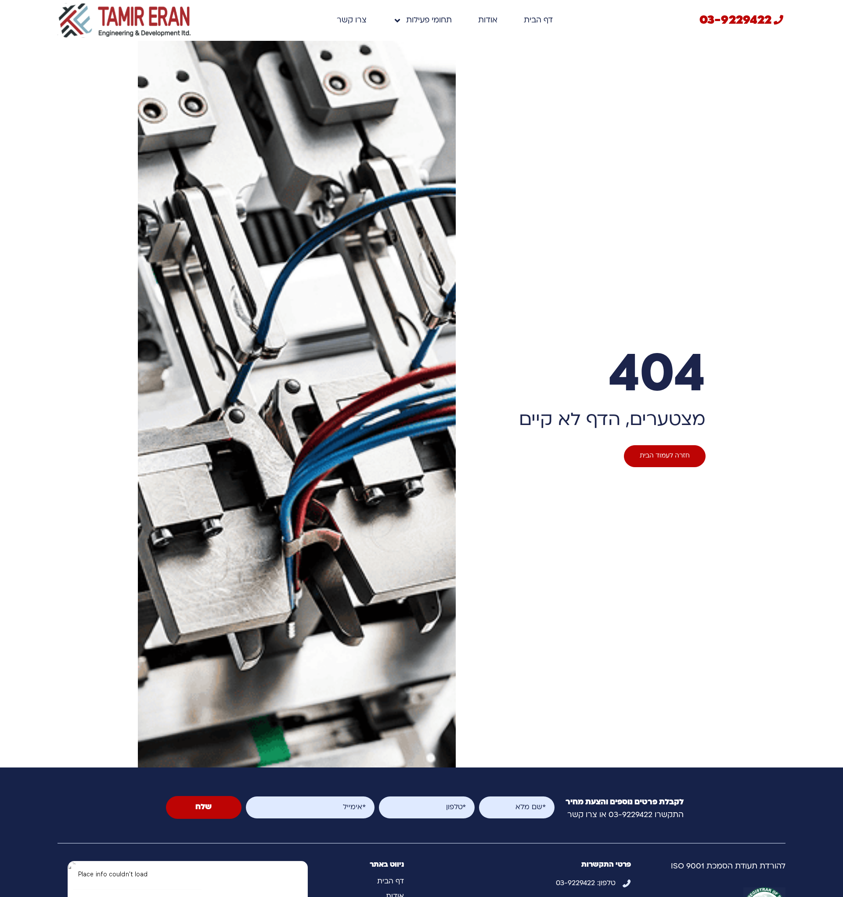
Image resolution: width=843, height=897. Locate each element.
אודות (487, 20)
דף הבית (538, 20)
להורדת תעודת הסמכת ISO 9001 (728, 866)
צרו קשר (352, 20)
